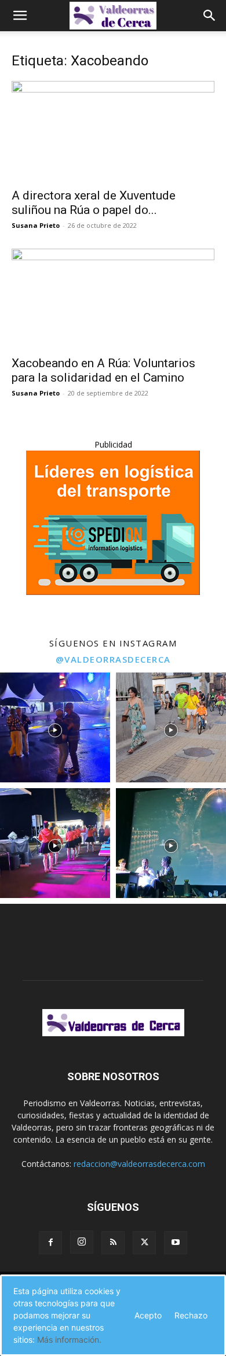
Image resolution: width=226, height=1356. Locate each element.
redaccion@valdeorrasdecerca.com (139, 1163)
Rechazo (190, 1315)
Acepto (148, 1315)
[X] (144, 1242)
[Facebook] (50, 1242)
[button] (19, 15)
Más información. (69, 1339)
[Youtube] (175, 1242)
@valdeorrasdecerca (113, 659)
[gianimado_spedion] (113, 591)
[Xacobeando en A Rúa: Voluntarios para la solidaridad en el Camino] (113, 299)
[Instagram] (81, 1242)
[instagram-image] (55, 727)
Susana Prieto (36, 225)
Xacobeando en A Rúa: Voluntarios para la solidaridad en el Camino (103, 370)
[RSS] (113, 1242)
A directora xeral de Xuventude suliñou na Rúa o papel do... (94, 203)
